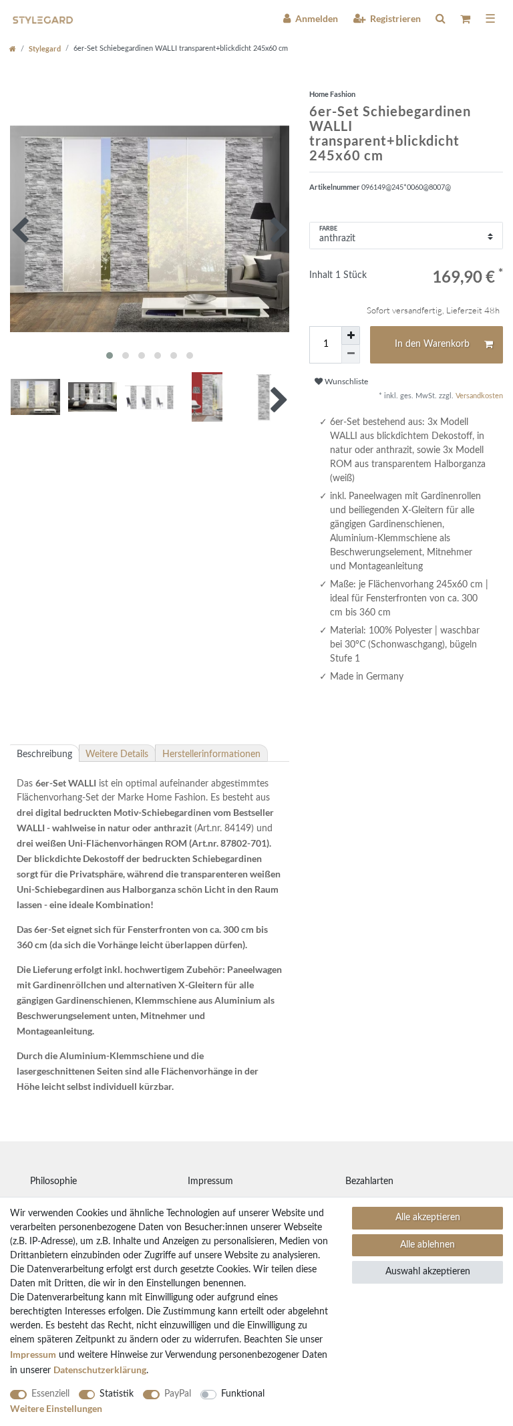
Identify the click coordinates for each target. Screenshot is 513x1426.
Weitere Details (117, 754)
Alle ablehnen (427, 1245)
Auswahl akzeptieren (427, 1271)
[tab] (44, 753)
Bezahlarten (369, 1181)
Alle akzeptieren (427, 1217)
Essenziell (50, 1394)
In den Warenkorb (432, 344)
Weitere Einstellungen (56, 1408)
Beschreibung (44, 754)
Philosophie (53, 1181)
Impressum (210, 1181)
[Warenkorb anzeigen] (465, 19)
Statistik (117, 1394)
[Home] (12, 48)
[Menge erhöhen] (350, 335)
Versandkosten (478, 396)
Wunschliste (345, 382)
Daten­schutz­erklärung (99, 1369)
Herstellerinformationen (211, 754)
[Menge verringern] (350, 354)
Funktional (243, 1394)
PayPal (177, 1394)
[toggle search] (440, 18)
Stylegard (45, 48)
